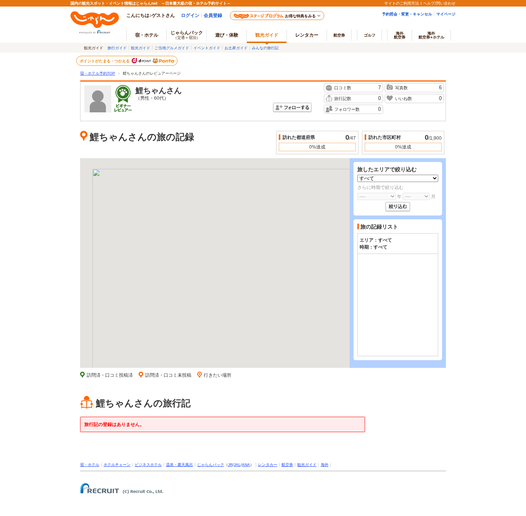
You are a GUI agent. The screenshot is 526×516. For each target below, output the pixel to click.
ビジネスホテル (148, 465)
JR (230, 465)
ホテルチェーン (117, 465)
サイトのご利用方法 (401, 3)
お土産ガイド (236, 47)
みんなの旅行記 (265, 47)
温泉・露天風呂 (179, 465)
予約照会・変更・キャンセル (407, 14)
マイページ (446, 14)
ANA (246, 465)
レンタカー (306, 35)
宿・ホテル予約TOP (97, 73)
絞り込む (397, 207)
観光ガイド (140, 47)
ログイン (190, 15)
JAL (237, 465)
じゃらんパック (187, 35)
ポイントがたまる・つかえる (105, 60)
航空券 (339, 35)
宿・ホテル (89, 465)
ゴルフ (369, 35)
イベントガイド (206, 47)
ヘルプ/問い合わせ (439, 3)
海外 (399, 35)
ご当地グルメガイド (171, 47)
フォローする (292, 107)
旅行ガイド (117, 47)
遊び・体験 (226, 35)
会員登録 (213, 15)
